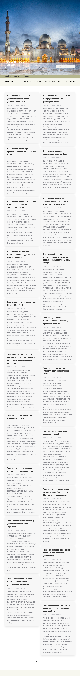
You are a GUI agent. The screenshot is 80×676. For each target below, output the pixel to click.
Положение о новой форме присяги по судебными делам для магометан (21, 151)
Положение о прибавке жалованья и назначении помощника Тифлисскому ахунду (21, 204)
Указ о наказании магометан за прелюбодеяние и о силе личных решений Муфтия (56, 608)
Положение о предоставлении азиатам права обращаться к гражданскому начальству (55, 201)
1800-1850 (10, 105)
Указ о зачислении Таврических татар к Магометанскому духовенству (56, 553)
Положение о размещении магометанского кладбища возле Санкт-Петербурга (21, 255)
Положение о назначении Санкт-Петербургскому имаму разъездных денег (56, 99)
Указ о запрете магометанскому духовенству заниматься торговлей (20, 524)
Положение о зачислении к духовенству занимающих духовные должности (18, 99)
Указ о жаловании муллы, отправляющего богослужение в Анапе (57, 371)
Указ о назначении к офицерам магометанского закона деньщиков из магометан (20, 582)
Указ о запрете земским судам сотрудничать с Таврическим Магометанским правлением (56, 492)
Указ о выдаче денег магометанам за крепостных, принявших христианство (55, 321)
